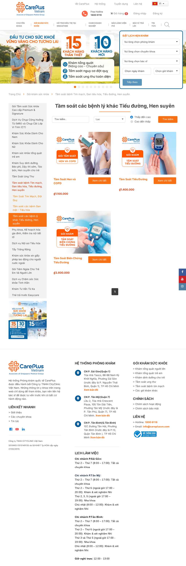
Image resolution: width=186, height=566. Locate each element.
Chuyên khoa (20, 24)
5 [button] (91, 87)
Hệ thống (100, 3)
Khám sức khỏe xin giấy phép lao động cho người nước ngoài (26, 259)
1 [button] (75, 87)
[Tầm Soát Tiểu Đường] (147, 153)
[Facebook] (182, 272)
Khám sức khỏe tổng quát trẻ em (27, 155)
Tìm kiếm (168, 119)
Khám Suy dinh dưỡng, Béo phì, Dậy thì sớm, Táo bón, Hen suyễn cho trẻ (27, 167)
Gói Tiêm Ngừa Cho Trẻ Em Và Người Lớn (25, 271)
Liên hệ (138, 3)
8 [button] (103, 87)
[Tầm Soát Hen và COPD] (82, 153)
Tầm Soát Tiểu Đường (133, 179)
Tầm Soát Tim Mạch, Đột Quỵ (27, 198)
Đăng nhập (140, 13)
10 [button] (111, 87)
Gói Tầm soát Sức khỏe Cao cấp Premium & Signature (25, 110)
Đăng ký (158, 13)
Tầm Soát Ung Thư (23, 176)
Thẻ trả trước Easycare (25, 295)
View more (28, 320)
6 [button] (95, 87)
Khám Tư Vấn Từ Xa (23, 288)
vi (160, 3)
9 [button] (107, 87)
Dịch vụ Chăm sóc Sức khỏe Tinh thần (25, 281)
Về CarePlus (82, 3)
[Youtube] (182, 279)
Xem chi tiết (99, 180)
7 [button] (99, 87)
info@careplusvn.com (156, 426)
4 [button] (87, 87)
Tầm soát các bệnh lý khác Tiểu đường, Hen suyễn (25, 220)
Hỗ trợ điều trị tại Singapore (66, 24)
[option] (93, 56)
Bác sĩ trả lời (138, 24)
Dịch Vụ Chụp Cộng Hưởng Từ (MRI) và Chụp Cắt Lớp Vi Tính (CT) (27, 123)
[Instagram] (182, 286)
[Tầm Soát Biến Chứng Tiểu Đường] (82, 232)
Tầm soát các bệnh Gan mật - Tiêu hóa (27, 208)
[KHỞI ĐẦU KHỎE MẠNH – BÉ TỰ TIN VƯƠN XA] (93, 56)
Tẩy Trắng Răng (21, 249)
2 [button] (79, 87)
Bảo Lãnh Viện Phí (119, 24)
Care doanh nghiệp (95, 24)
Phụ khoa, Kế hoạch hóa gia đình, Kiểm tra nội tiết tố (26, 233)
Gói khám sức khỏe (41, 24)
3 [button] (83, 87)
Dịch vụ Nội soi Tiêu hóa (26, 243)
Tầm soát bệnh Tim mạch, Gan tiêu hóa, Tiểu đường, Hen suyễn (27, 186)
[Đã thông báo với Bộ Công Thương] (145, 433)
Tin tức (153, 24)
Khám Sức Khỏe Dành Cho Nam (27, 135)
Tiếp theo (132, 82)
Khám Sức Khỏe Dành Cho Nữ (27, 145)
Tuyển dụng (121, 3)
